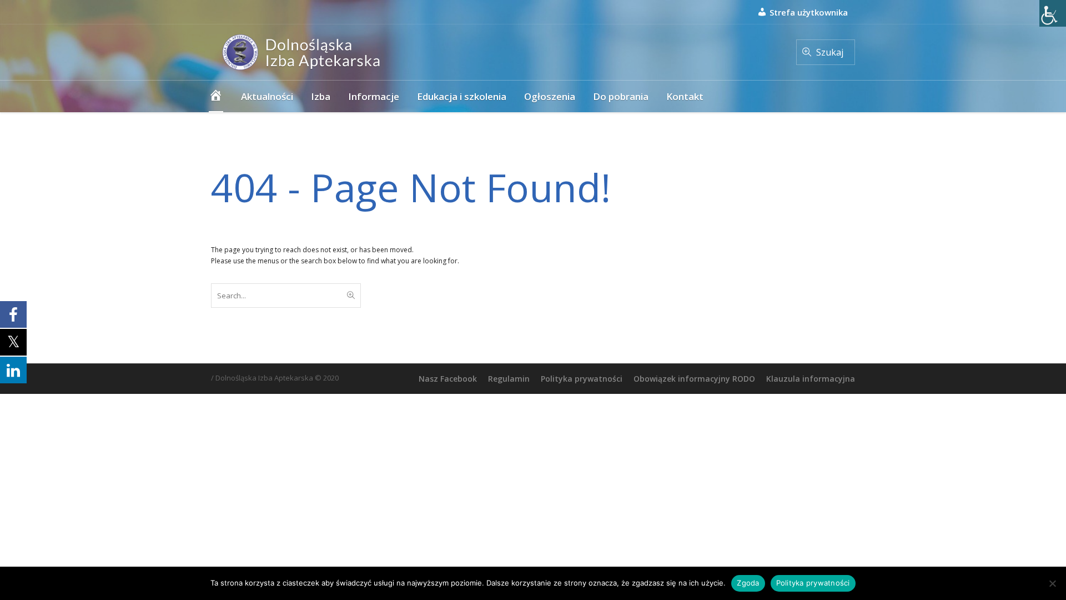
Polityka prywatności (581, 378)
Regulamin (509, 378)
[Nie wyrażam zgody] (1052, 583)
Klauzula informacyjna (810, 378)
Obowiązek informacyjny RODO (694, 378)
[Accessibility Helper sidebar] (1052, 13)
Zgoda (748, 582)
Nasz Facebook (448, 378)
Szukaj (829, 52)
